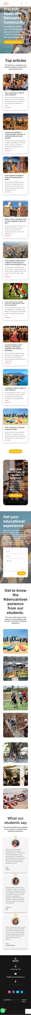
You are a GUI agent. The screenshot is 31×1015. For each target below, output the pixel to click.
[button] (2, 1010)
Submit (21, 573)
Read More (15, 495)
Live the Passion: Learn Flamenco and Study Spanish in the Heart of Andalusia (13, 347)
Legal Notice (7, 999)
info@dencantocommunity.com (15, 977)
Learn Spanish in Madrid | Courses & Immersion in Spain (14, 177)
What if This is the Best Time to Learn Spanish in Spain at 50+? (15, 221)
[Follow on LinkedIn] (21, 992)
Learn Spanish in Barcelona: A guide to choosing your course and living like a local (15, 262)
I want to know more (13, 42)
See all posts (15, 451)
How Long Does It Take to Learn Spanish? (14, 94)
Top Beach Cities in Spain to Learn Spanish (15, 389)
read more (8, 107)
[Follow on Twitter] (17, 992)
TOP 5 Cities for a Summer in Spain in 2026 (15, 428)
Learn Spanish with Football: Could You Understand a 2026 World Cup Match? (14, 303)
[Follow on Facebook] (13, 992)
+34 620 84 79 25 (15, 969)
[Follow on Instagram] (9, 992)
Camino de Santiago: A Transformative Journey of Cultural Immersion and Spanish (15, 135)
